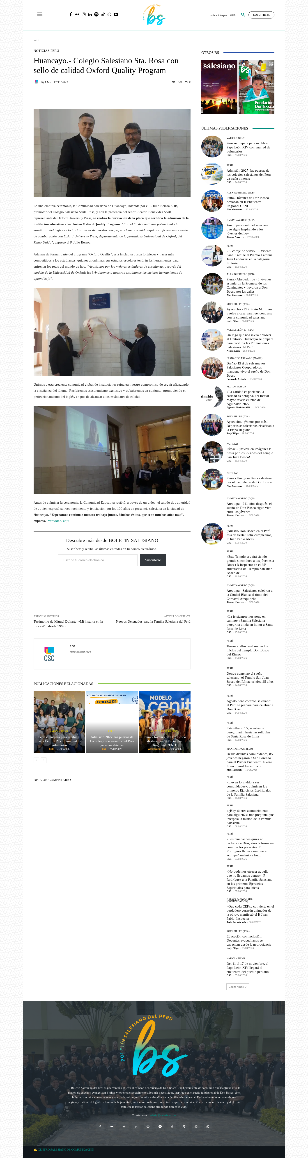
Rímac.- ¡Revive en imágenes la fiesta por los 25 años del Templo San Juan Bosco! (250, 453)
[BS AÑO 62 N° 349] (257, 87)
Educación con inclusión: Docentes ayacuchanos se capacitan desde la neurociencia (249, 940)
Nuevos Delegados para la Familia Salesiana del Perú (153, 621)
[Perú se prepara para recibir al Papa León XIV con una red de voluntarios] (59, 722)
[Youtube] (116, 15)
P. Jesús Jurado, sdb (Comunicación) (240, 900)
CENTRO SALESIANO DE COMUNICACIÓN (66, 1149)
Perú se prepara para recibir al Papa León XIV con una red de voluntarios (59, 741)
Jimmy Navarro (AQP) (241, 220)
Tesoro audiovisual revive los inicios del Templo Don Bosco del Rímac (248, 650)
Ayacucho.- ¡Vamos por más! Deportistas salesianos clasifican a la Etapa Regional (250, 426)
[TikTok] (103, 15)
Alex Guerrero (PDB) (164, 731)
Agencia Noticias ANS (238, 407)
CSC (48, 81)
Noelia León (233, 350)
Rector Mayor (236, 386)
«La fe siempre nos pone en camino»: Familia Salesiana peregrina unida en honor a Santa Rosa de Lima (250, 622)
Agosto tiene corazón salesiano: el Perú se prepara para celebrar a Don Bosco (250, 705)
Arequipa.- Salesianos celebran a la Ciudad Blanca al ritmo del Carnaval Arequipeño (250, 595)
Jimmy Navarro (235, 237)
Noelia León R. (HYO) (240, 330)
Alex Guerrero (157, 749)
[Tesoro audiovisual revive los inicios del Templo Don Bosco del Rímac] (212, 649)
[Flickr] (77, 15)
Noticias (41, 50)
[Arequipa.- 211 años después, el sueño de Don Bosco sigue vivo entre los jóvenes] (212, 507)
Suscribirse (153, 560)
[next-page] (43, 760)
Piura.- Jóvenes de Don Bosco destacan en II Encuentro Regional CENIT (165, 741)
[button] (243, 14)
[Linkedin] (90, 15)
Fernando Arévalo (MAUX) (244, 358)
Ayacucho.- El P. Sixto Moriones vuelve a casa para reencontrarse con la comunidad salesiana (249, 313)
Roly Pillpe (233, 321)
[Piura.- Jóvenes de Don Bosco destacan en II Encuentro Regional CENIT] (165, 722)
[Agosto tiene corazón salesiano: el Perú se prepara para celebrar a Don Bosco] (212, 704)
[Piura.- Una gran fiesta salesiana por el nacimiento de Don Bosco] (212, 479)
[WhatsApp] (109, 15)
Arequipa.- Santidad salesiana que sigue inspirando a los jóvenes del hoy (247, 229)
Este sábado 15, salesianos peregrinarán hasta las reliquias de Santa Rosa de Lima (248, 732)
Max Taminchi (234, 769)
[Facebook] (70, 15)
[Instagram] (83, 15)
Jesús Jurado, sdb (236, 922)
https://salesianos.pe (80, 652)
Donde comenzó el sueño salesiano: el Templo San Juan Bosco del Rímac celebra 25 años (250, 677)
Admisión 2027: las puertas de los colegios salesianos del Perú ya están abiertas (112, 741)
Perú (55, 50)
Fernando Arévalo (236, 379)
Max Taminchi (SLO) (240, 749)
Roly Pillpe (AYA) (238, 304)
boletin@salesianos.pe (162, 1115)
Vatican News (59, 731)
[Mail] (148, 1126)
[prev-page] (36, 760)
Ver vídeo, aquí (59, 521)
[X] (183, 1126)
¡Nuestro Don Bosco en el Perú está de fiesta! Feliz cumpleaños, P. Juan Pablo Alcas (249, 535)
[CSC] (37, 82)
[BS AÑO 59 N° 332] (219, 87)
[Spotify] (96, 15)
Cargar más (236, 987)
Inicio (37, 40)
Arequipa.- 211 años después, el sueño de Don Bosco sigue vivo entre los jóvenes (249, 508)
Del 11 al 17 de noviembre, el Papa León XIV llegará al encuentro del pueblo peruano (248, 968)
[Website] (196, 1126)
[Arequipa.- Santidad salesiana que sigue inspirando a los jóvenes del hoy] (212, 228)
